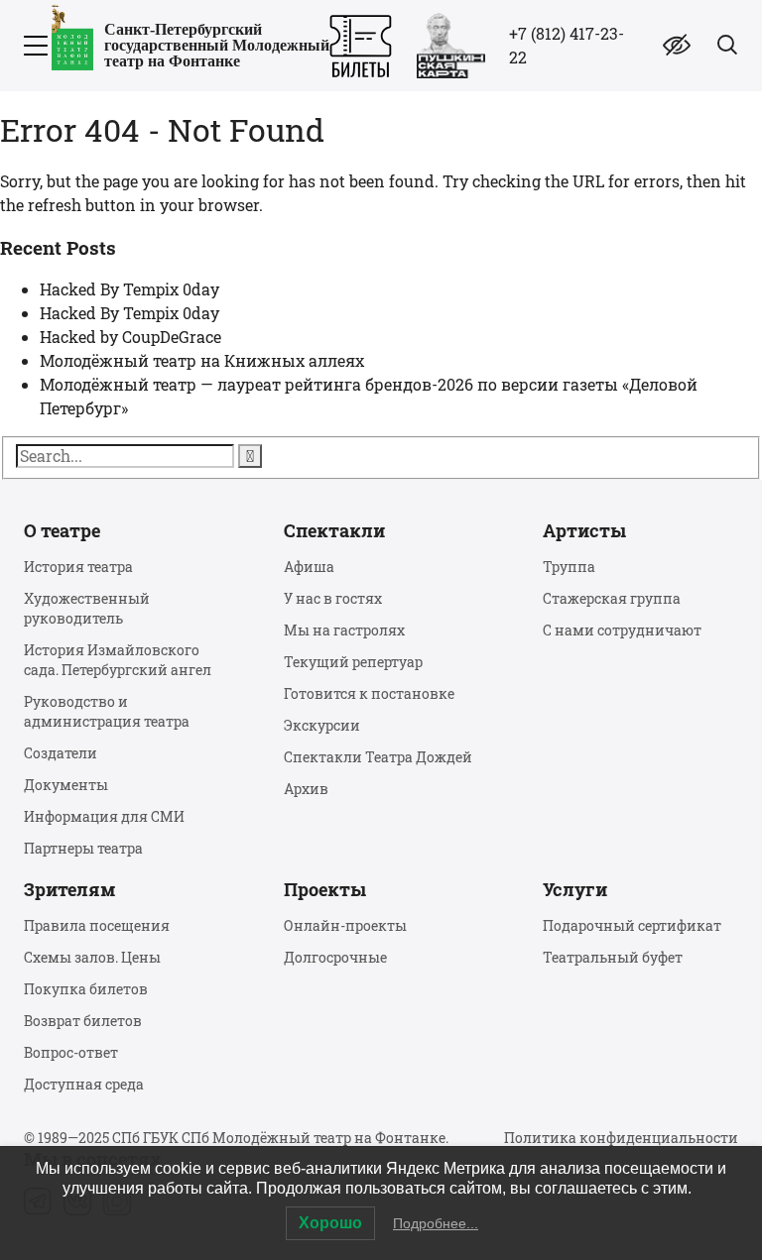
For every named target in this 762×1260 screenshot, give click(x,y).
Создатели (60, 753)
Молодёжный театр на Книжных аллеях (202, 360)
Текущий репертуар (353, 661)
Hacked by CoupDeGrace (130, 336)
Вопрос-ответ (71, 1052)
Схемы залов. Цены (92, 957)
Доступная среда (84, 1084)
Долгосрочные (335, 957)
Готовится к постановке (369, 693)
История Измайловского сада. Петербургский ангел (117, 659)
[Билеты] (360, 46)
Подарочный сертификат (632, 925)
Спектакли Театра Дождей (378, 756)
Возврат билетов (83, 1020)
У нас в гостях (333, 598)
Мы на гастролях (344, 630)
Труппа (569, 566)
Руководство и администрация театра (107, 711)
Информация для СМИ (104, 816)
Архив (306, 788)
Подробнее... (435, 1223)
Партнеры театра (83, 848)
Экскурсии (322, 725)
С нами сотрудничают (622, 630)
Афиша (309, 566)
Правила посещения (97, 925)
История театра (78, 566)
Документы (66, 784)
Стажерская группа (612, 598)
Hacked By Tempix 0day (129, 289)
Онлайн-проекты (345, 925)
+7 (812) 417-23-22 (566, 45)
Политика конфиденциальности (621, 1137)
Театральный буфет (613, 957)
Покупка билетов (86, 988)
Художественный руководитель (87, 608)
